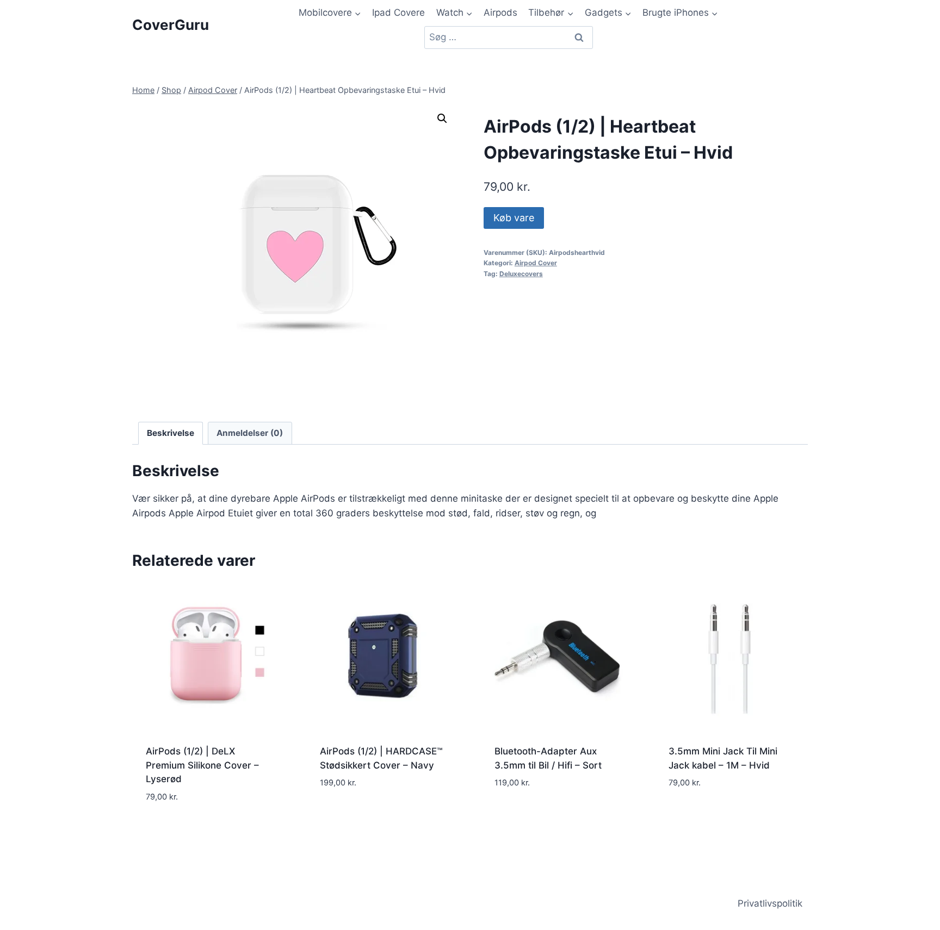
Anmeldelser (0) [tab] (250, 433)
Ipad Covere (398, 12)
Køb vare (513, 217)
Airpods (500, 12)
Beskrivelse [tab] (170, 433)
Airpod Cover (536, 263)
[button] (442, 118)
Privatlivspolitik (770, 903)
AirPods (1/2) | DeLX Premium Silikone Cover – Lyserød (202, 765)
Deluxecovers (521, 274)
